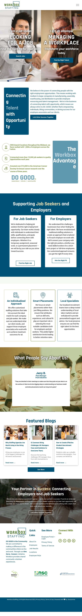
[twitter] (64, 541)
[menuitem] (36, 541)
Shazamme (71, 599)
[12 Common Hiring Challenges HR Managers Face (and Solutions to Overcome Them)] (41, 432)
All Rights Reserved (25, 599)
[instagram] (69, 541)
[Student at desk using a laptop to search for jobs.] (66, 432)
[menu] (77, 5)
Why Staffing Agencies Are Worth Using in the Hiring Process (15, 445)
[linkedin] (73, 541)
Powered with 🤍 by (61, 599)
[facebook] (60, 541)
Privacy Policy (40, 599)
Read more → (11, 463)
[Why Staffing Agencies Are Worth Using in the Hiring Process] (15, 432)
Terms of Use (50, 599)
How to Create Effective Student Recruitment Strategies (64, 445)
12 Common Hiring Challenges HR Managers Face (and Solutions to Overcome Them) (40, 446)
